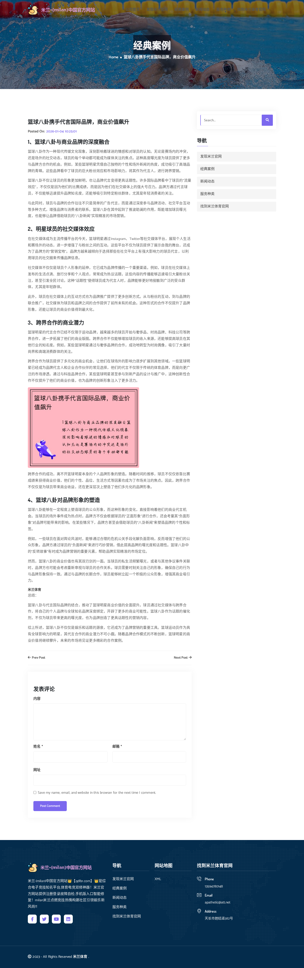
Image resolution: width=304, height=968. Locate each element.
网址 (37, 770)
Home (113, 57)
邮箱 (117, 747)
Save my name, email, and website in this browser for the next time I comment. (97, 793)
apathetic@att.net (217, 902)
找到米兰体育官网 (251, 9)
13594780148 (214, 886)
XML (158, 879)
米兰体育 (80, 957)
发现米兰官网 (157, 9)
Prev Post (38, 657)
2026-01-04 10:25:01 (61, 131)
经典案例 (181, 9)
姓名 (38, 747)
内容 (37, 699)
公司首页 (133, 9)
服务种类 (223, 9)
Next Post (181, 657)
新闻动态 (202, 9)
